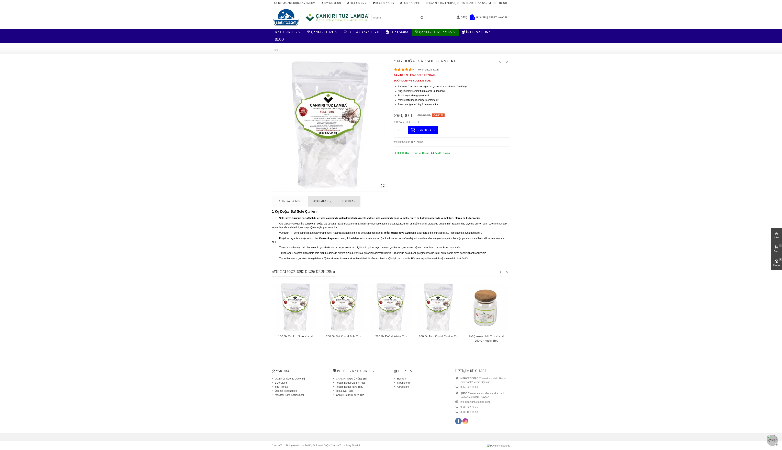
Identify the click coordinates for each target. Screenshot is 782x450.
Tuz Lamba (399, 32)
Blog (279, 39)
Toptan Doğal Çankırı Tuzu (350, 382)
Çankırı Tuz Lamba (436, 32)
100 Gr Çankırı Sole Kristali (295, 336)
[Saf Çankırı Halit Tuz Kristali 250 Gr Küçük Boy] (486, 307)
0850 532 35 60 (358, 3)
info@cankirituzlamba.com (296, 3)
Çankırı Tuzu (322, 32)
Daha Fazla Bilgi (290, 201)
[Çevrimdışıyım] (772, 440)
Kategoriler (286, 32)
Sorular (349, 201)
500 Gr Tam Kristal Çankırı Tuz (439, 336)
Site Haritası (281, 386)
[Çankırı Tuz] (321, 17)
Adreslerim (402, 386)
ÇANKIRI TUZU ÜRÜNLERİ (351, 378)
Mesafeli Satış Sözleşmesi (289, 395)
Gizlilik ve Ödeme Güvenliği (289, 378)
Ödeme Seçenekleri (285, 390)
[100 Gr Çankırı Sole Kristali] (295, 307)
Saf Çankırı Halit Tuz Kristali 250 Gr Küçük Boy (486, 338)
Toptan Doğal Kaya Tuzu (349, 386)
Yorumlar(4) (322, 201)
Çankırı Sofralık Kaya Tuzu (350, 395)
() (413, 69)
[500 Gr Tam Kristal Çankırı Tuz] (438, 307)
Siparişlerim (403, 382)
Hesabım (401, 378)
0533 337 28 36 (385, 3)
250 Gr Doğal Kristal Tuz (391, 336)
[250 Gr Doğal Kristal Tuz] (391, 307)
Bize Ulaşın (281, 382)
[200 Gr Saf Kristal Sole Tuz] (343, 307)
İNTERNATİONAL (479, 32)
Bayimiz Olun (332, 3)
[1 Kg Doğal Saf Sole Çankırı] (330, 125)
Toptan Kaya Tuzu (363, 32)
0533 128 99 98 (411, 3)
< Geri (275, 50)
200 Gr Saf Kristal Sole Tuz (343, 336)
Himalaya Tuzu (344, 390)
